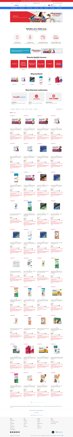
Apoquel (41, 84)
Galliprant (58, 84)
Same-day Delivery (53, 423)
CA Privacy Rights (53, 435)
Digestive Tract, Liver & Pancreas (23, 69)
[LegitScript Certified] (53, 432)
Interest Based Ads (43, 435)
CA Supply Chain (48, 435)
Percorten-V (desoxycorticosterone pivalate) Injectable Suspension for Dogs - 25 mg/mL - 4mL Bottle (57, 358)
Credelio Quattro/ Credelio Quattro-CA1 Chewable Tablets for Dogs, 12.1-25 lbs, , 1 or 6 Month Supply (16, 301)
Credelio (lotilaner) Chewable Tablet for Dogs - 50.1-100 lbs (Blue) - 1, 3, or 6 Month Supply (29, 301)
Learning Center (12, 426)
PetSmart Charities (12, 429)
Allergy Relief (41, 68)
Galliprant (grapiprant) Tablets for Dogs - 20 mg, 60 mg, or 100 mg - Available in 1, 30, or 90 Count (30, 358)
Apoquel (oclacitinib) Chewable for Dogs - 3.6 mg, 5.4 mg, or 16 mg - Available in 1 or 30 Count (16, 186)
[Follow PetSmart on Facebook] (10, 432)
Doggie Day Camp (39, 423)
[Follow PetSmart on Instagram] (13, 432)
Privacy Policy (39, 435)
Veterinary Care (39, 426)
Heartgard (32, 84)
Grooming (38, 420)
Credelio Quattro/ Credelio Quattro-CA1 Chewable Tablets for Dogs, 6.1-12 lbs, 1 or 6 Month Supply (16, 387)
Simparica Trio (14, 84)
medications (42, 406)
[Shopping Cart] (61, 5)
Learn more (36, 31)
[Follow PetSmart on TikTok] (17, 432)
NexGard (23, 84)
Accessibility (25, 426)
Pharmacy (11, 10)
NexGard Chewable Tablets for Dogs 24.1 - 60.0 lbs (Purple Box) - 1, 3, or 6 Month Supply (16, 157)
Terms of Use (34, 435)
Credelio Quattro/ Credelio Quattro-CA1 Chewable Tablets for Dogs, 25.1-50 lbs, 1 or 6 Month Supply (57, 272)
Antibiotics (49, 68)
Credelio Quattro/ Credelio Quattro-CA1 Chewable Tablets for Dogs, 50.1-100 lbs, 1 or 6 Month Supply (30, 215)
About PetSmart (12, 420)
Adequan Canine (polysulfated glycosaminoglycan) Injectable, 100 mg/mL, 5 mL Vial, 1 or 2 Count (57, 329)
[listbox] (36, 65)
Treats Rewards (12, 423)
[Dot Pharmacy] (59, 432)
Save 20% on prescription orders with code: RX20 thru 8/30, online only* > (36, 0)
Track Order (25, 423)
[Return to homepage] (17, 5)
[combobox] (35, 5)
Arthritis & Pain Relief (58, 68)
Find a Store (52, 420)
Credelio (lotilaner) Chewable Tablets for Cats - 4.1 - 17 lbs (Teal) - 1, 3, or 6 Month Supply (42, 301)
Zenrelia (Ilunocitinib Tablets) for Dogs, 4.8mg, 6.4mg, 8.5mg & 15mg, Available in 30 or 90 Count (16, 358)
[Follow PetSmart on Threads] (15, 432)
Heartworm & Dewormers (32, 68)
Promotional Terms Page (39, 415)
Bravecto (49, 84)
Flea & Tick (14, 68)
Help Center (25, 420)
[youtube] (19, 432)
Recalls (32, 435)
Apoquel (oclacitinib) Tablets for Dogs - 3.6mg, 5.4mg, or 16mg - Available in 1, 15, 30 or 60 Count (30, 243)
